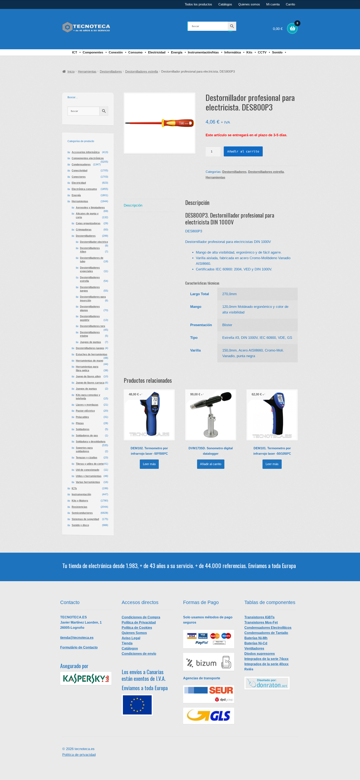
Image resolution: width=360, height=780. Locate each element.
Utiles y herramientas (88, 476)
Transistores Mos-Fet (261, 622)
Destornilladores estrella (141, 71)
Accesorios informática (86, 152)
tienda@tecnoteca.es (77, 637)
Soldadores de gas (87, 435)
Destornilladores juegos (90, 348)
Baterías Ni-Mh (256, 638)
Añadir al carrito (243, 151)
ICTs (74, 488)
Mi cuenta (273, 4)
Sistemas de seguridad (85, 519)
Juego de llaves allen (88, 376)
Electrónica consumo (84, 189)
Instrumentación (81, 494)
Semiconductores (82, 512)
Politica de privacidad (79, 755)
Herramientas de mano (89, 360)
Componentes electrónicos (88, 158)
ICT (74, 52)
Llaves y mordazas (87, 404)
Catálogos (225, 4)
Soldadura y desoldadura (90, 441)
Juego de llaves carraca (90, 382)
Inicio (71, 71)
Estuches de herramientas (91, 354)
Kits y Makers (80, 500)
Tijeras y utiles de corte (90, 463)
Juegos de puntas (90, 342)
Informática (232, 52)
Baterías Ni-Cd (255, 643)
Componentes (93, 52)
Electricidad (156, 52)
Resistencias (79, 506)
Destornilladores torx (92, 326)
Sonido (277, 52)
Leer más (149, 464)
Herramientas (87, 71)
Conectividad (79, 170)
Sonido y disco (80, 525)
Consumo (135, 52)
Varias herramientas (88, 482)
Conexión (116, 52)
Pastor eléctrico (85, 410)
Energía (176, 52)
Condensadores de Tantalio (266, 633)
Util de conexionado (87, 469)
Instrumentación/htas (203, 52)
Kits (249, 52)
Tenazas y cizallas (86, 457)
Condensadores (81, 164)
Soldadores (82, 429)
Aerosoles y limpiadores (90, 207)
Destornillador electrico (94, 241)
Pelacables (82, 417)
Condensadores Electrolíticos (267, 627)
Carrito (290, 4)
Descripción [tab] (133, 205)
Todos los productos (198, 4)
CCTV (262, 52)
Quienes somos (249, 4)
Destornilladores (111, 71)
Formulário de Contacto (79, 647)
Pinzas (80, 423)
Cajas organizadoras (88, 223)
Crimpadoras (83, 229)
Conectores (79, 176)
